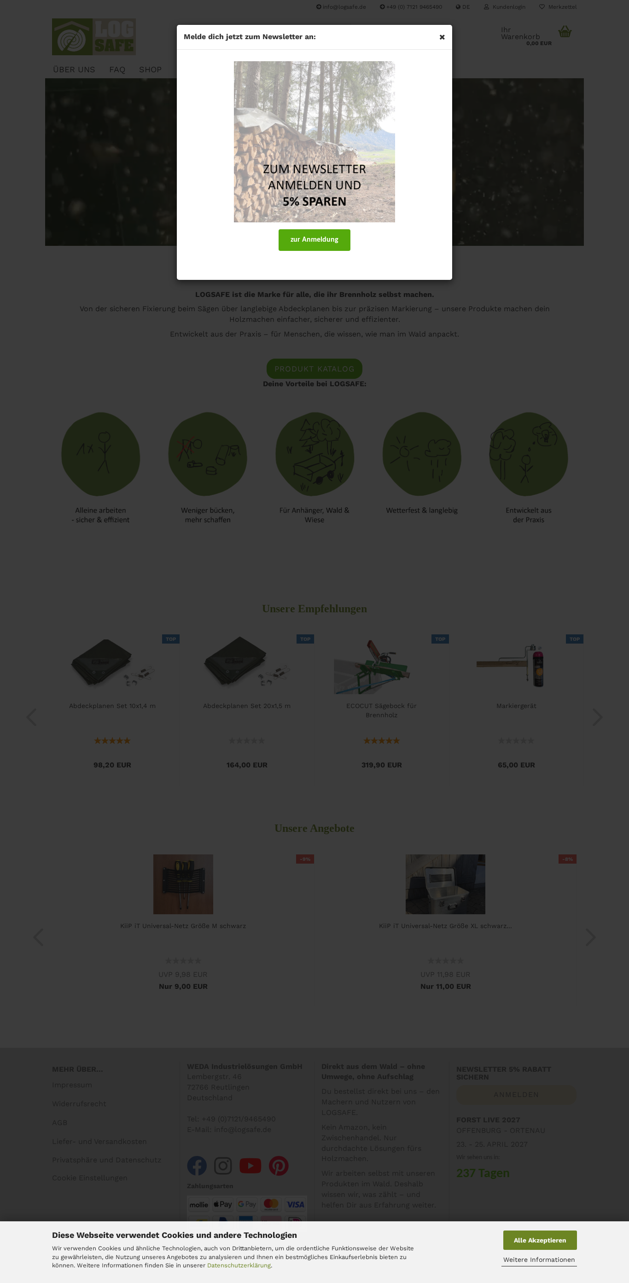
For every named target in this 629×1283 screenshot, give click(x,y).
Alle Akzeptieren (540, 1240)
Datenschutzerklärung (239, 1265)
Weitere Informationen (539, 1259)
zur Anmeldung (314, 240)
